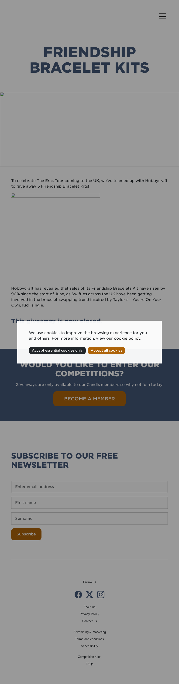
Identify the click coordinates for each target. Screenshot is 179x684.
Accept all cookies (106, 350)
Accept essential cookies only (57, 350)
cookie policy (127, 338)
